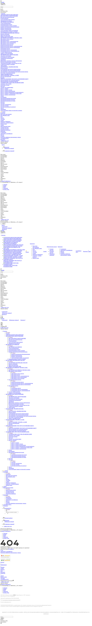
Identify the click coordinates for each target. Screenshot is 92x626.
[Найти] (2, 8)
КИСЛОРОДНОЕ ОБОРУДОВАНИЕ (17, 338)
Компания (8, 497)
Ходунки (13, 462)
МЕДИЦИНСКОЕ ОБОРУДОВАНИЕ (17, 396)
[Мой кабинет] (1, 310)
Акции (2, 575)
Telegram (5, 184)
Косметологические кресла (17, 382)
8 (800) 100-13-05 (5, 140)
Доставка (3, 578)
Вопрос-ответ (4, 577)
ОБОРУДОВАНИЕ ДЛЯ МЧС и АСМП (18, 422)
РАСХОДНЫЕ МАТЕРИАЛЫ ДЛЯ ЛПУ (18, 362)
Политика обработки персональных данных (11, 552)
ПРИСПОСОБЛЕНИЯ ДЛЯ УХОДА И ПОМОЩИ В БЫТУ (23, 428)
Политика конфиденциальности (6, 602)
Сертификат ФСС (5, 579)
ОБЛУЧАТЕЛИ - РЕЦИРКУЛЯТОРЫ (17, 411)
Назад (8, 332)
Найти (2, 618)
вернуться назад (4, 549)
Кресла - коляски (15, 442)
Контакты (3, 572)
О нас (2, 550)
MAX (4, 187)
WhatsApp (5, 188)
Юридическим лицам (11, 490)
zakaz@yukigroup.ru (6, 181)
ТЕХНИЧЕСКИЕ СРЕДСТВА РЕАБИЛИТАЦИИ (20, 434)
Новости (3, 569)
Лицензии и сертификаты (6, 551)
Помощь (2, 567)
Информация (4, 564)
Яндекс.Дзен (6, 189)
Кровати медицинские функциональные (20, 354)
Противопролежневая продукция (19, 454)
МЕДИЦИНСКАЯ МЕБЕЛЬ (15, 347)
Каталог (8, 333)
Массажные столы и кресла (17, 373)
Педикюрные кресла (16, 388)
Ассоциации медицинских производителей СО (11, 600)
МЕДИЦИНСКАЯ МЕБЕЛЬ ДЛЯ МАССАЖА (19, 370)
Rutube (4, 185)
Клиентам (8, 474)
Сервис (2, 568)
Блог (2, 570)
